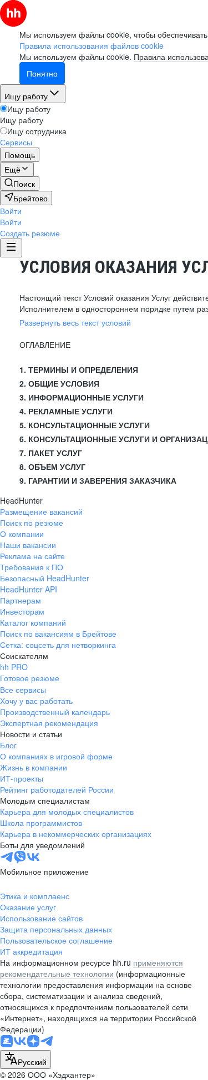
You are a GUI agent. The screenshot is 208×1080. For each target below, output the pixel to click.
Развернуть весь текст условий (75, 322)
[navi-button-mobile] (11, 248)
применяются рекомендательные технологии (91, 968)
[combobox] (25, 1059)
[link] (19, 183)
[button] (11, 210)
